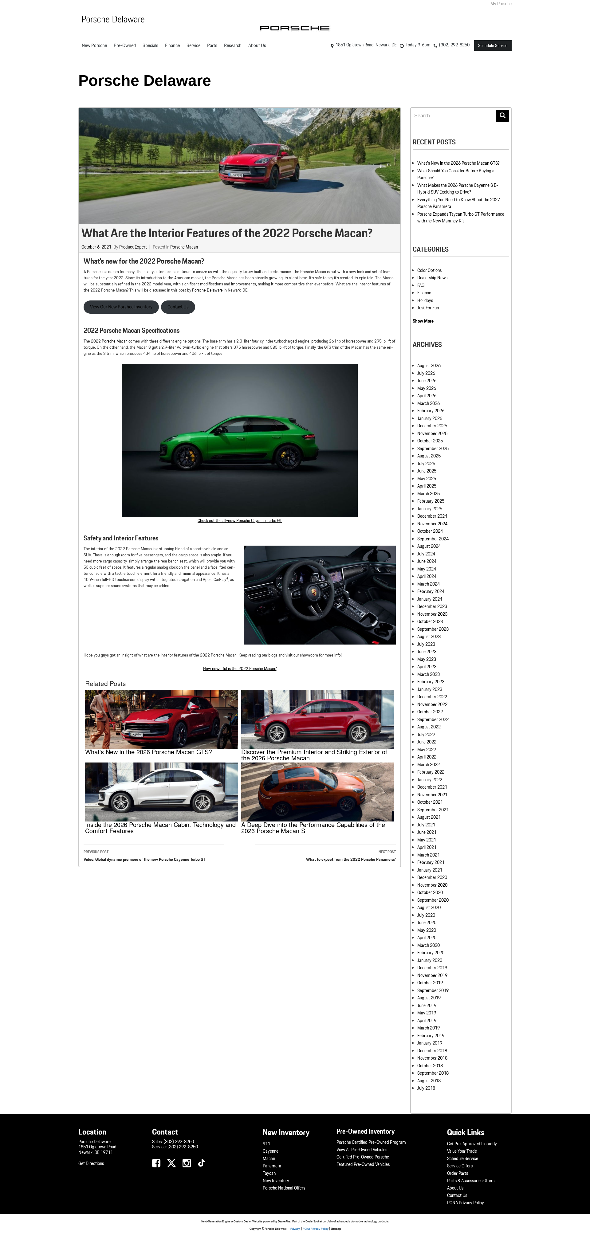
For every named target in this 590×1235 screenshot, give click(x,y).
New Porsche (94, 45)
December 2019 (432, 967)
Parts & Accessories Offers (470, 1180)
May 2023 (426, 659)
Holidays (425, 300)
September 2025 (433, 448)
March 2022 (428, 764)
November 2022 (432, 704)
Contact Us (178, 307)
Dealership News (432, 277)
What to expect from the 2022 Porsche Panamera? (351, 856)
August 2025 (429, 456)
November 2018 (432, 1058)
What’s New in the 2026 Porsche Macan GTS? (458, 163)
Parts (212, 45)
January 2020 (429, 960)
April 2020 (426, 937)
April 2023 (426, 666)
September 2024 (433, 539)
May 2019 (426, 1013)
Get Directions (91, 1163)
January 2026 (429, 418)
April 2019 (426, 1020)
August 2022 (429, 727)
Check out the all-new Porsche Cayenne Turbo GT (240, 520)
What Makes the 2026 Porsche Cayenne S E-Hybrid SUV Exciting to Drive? (457, 189)
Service (193, 45)
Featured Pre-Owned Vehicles (363, 1164)
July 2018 (426, 1088)
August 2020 (429, 907)
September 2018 (433, 1073)
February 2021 (430, 862)
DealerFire (284, 1221)
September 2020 (433, 900)
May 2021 (426, 840)
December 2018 (432, 1050)
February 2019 (430, 1035)
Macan (269, 1158)
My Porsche (501, 3)
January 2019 (429, 1043)
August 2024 (429, 546)
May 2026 (426, 388)
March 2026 (428, 403)
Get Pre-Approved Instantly (472, 1143)
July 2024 (426, 554)
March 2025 (428, 493)
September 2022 (433, 719)
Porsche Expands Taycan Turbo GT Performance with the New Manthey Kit (460, 217)
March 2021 (428, 855)
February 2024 (430, 591)
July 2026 (426, 373)
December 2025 (432, 425)
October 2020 (430, 892)
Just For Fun (428, 308)
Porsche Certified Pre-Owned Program (371, 1142)
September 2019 (433, 990)
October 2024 (430, 531)
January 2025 (429, 508)
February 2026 (430, 410)
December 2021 (432, 787)
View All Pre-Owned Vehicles (361, 1149)
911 (266, 1143)
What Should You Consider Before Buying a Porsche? (455, 174)
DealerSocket (313, 1221)
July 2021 (426, 825)
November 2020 (432, 885)
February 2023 (430, 681)
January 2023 (429, 689)
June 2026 (426, 380)
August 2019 (429, 998)
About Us (257, 45)
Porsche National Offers (284, 1188)
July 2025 (426, 463)
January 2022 (429, 779)
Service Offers (460, 1166)
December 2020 (432, 877)
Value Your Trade (462, 1151)
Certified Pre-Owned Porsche (362, 1157)
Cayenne (270, 1151)
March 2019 (428, 1028)
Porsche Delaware (144, 80)
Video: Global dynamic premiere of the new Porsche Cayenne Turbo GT (144, 856)
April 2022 (426, 757)
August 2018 (429, 1080)
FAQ (420, 285)
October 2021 (430, 802)
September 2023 (433, 629)
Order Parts (457, 1173)
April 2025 (426, 486)
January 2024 (429, 599)
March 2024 (428, 584)
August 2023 (429, 636)
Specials (150, 45)
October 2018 (430, 1065)
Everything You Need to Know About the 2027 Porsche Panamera (458, 203)
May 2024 (426, 569)
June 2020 (426, 922)
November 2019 (432, 975)
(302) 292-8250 (178, 1141)
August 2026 (429, 365)
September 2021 (433, 810)
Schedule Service (493, 45)
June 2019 (426, 1005)
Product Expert (133, 247)
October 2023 (430, 621)
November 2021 (432, 794)
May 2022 (426, 749)
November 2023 (432, 614)
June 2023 (426, 651)
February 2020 (430, 952)
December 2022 (432, 696)
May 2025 (426, 478)
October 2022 (430, 712)
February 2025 (430, 501)
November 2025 (432, 433)
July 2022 (426, 734)
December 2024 (432, 516)
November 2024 (432, 523)
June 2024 (426, 561)
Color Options (429, 270)
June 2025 (426, 471)
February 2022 (430, 772)
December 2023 (432, 606)
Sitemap (336, 1228)
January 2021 (429, 870)
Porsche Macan (184, 247)
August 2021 (429, 817)
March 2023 (428, 674)
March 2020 (428, 945)
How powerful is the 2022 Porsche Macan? (240, 668)
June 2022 (426, 742)
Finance (172, 45)
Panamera (272, 1166)
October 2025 (430, 441)
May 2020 (426, 930)
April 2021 (426, 847)
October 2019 (430, 982)
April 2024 (426, 576)
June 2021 (426, 832)
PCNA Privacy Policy (465, 1202)
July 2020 (426, 915)
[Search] (502, 116)
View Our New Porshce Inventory (121, 307)
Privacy (295, 1228)
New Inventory (276, 1180)
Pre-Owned (125, 45)
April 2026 (426, 395)
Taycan (269, 1173)
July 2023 (426, 644)
